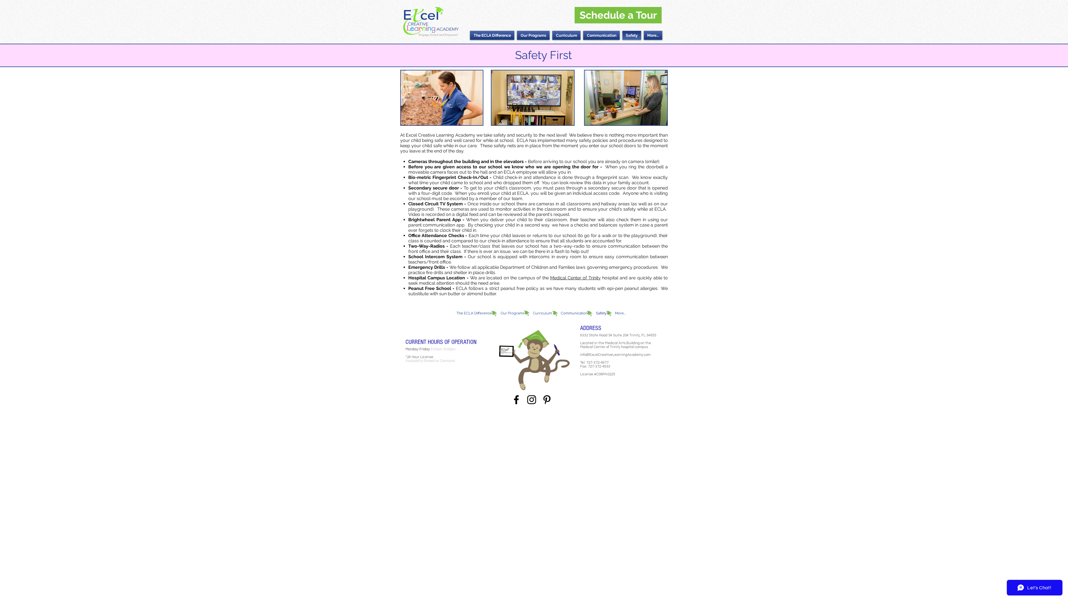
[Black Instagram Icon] (532, 400)
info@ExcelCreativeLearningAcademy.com (615, 355)
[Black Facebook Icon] (516, 400)
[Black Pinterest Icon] (547, 400)
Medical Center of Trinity (575, 277)
